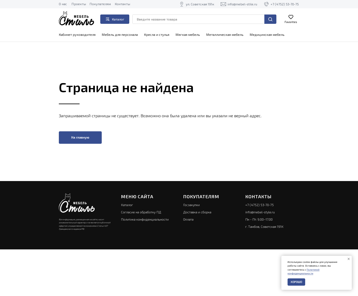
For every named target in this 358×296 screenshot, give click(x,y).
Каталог (127, 205)
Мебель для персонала (120, 34)
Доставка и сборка (197, 212)
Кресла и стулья (156, 34)
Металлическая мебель (224, 34)
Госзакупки (191, 205)
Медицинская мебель (267, 34)
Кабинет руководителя (77, 34)
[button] (291, 19)
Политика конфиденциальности (145, 219)
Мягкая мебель (187, 34)
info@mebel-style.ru (260, 212)
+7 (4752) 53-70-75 (259, 205)
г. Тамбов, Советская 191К (264, 226)
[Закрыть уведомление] (349, 259)
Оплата (188, 219)
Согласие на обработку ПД (141, 212)
